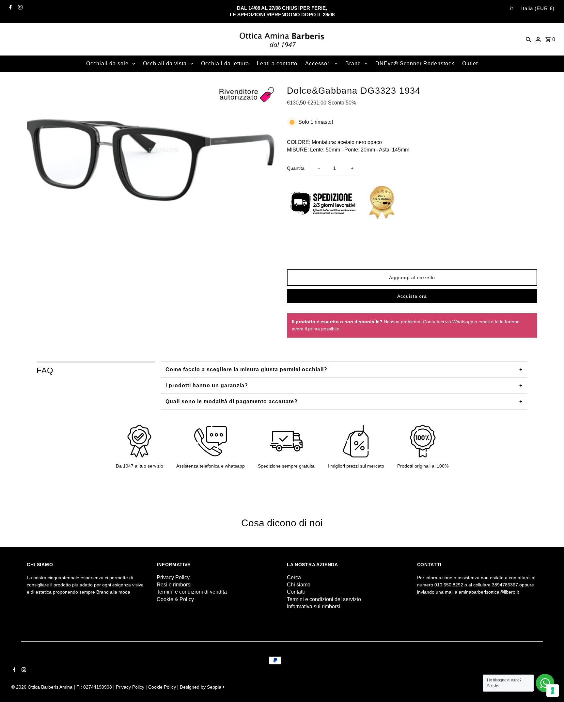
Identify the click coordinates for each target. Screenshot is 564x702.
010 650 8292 (448, 584)
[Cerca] (528, 39)
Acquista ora (412, 296)
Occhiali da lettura (225, 63)
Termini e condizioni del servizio (324, 599)
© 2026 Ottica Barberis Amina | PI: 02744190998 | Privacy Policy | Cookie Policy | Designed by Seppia (117, 687)
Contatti (296, 592)
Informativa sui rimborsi (313, 606)
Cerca (294, 577)
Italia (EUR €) (538, 8)
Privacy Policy (173, 577)
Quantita (296, 168)
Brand (353, 63)
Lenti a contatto (277, 63)
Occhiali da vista (165, 63)
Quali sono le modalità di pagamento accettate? (231, 401)
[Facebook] (10, 7)
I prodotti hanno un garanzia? (206, 385)
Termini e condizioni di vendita (192, 592)
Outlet (470, 63)
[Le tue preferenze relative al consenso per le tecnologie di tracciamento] (552, 690)
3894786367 (505, 584)
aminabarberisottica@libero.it (489, 592)
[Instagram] (19, 7)
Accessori (318, 63)
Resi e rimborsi (174, 584)
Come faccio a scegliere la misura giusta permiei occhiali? (246, 369)
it (511, 8)
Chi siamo (298, 584)
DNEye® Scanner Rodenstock (414, 63)
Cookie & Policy (175, 599)
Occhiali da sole (107, 63)
